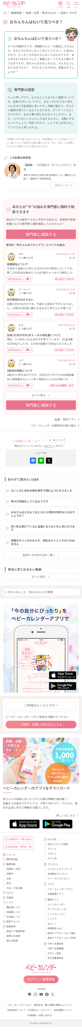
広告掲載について (63, 1009)
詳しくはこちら (65, 815)
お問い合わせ (45, 1015)
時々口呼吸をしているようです (29, 501)
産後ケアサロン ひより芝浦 (61, 937)
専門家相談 (12, 859)
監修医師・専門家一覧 (20, 846)
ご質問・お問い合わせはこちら (41, 724)
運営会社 (38, 1004)
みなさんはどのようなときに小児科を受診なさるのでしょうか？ (43, 513)
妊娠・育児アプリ (65, 419)
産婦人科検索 (13, 935)
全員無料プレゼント (57, 873)
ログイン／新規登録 (41, 979)
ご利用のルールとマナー (41, 705)
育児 (8, 883)
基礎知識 (16, 13)
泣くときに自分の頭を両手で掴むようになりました (41, 490)
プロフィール (61, 185)
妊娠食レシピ (13, 911)
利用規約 (32, 1015)
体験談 (9, 897)
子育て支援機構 (55, 948)
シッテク (52, 918)
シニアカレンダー (56, 914)
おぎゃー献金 (54, 953)
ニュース (10, 854)
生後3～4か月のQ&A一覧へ (39, 555)
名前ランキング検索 (57, 844)
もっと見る (38, 395)
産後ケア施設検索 (15, 931)
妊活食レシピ (13, 916)
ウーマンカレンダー (57, 909)
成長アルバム (13, 921)
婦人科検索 (12, 940)
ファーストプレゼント (58, 878)
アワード (52, 848)
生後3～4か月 (68, 13)
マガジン (52, 853)
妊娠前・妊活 (13, 868)
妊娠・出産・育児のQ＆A (41, 13)
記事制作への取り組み (20, 839)
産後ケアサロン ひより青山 (61, 933)
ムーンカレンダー (56, 904)
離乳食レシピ (13, 907)
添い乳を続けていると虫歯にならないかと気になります (43, 528)
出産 (8, 878)
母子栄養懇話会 (55, 957)
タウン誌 (52, 858)
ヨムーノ (51, 923)
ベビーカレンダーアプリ (60, 889)
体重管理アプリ (55, 893)
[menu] (77, 5)
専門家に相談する (41, 234)
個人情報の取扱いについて (58, 1004)
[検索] (68, 5)
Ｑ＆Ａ (10, 892)
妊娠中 (9, 873)
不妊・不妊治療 (14, 887)
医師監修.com (54, 928)
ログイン (48, 445)
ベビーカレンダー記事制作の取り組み (53, 425)
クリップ (59, 440)
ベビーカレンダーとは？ (19, 1004)
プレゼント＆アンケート (60, 868)
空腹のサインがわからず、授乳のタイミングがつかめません (43, 542)
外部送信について (16, 1009)
